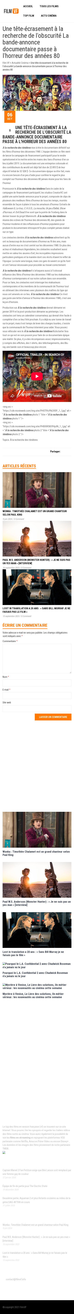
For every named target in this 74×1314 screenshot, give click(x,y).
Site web (7, 702)
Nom (6, 677)
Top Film (28, 15)
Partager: (55, 451)
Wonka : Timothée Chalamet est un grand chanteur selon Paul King (35, 1224)
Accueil (28, 6)
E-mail (6, 689)
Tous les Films (49, 6)
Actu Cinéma (48, 15)
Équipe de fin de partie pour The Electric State (25, 1186)
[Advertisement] (37, 765)
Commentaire (10, 641)
